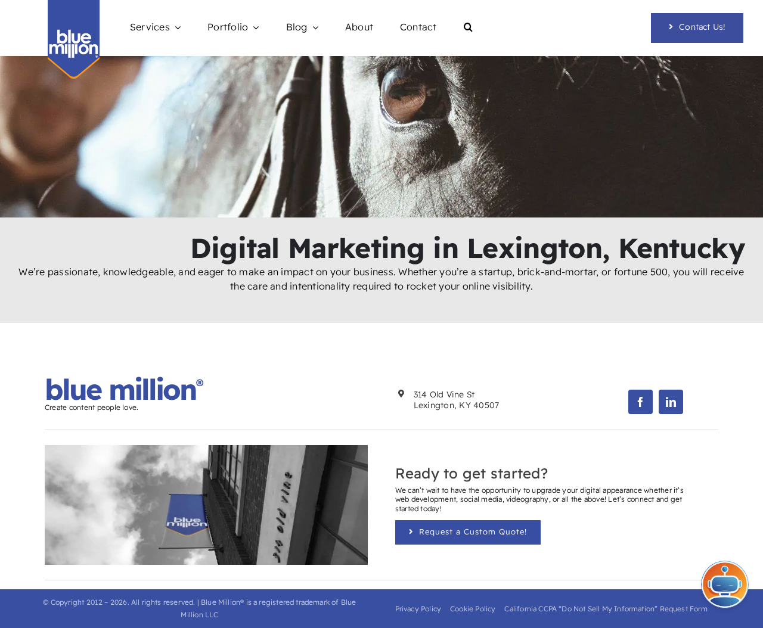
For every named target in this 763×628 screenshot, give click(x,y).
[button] (468, 28)
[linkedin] (671, 402)
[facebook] (640, 402)
